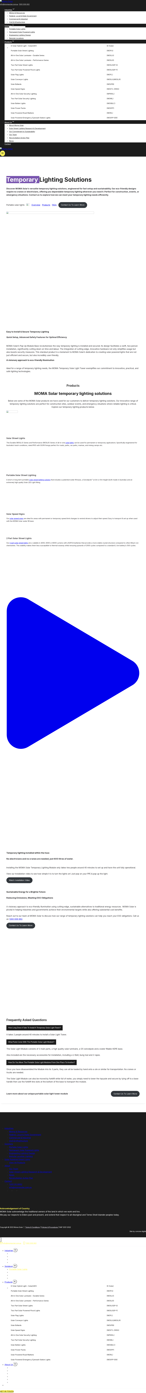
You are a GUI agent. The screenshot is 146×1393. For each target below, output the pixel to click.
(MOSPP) (110, 108)
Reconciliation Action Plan (19, 138)
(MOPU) (110, 51)
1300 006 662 (24, 4)
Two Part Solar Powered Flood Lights (25, 70)
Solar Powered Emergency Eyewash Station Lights (30, 118)
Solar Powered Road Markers (22, 113)
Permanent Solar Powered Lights (22, 32)
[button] (73, 748)
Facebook (15, 1193)
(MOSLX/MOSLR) (114, 79)
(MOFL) (110, 75)
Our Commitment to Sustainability (22, 131)
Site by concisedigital (138, 1231)
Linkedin (20, 1193)
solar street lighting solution (40, 480)
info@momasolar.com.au (9, 4)
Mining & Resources (17, 13)
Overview (35, 205)
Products (46, 205)
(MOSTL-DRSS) (113, 89)
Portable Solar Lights (17, 29)
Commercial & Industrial (18, 19)
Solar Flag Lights (17, 75)
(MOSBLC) (111, 103)
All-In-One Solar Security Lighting (24, 94)
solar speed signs (16, 518)
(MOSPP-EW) (112, 118)
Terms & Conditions (32, 1227)
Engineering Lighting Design (20, 35)
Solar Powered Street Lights (17, 1159)
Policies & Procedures (49, 1227)
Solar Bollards (16, 84)
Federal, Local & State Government (22, 16)
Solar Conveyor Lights (19, 79)
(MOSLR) (110, 60)
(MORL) (110, 113)
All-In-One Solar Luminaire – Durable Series (27, 55)
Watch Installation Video (19, 880)
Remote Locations (16, 38)
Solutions (9, 1144)
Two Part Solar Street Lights (22, 65)
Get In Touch (7, 1391)
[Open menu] (2, 153)
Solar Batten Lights (18, 103)
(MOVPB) (110, 84)
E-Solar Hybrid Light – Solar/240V (24, 46)
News (11, 141)
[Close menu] (0, 1239)
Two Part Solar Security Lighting (23, 98)
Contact (8, 144)
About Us (9, 1364)
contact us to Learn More (72, 205)
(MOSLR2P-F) (112, 70)
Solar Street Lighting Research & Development (27, 128)
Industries (9, 1128)
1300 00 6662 (15, 1184)
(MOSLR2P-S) (112, 65)
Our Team (13, 135)
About (7, 1166)
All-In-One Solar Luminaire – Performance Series (30, 60)
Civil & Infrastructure (17, 22)
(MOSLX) (110, 55)
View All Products (17, 1163)
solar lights (69, 443)
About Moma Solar (16, 125)
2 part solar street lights (19, 543)
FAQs (54, 205)
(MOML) (110, 98)
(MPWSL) (111, 94)
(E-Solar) (110, 46)
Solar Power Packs (18, 108)
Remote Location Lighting (21, 1156)
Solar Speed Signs (18, 89)
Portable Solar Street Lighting (22, 51)
